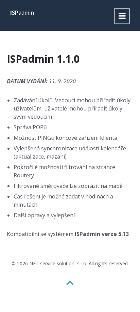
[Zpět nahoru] (70, 282)
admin (22, 12)
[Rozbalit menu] (122, 16)
